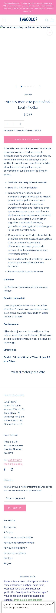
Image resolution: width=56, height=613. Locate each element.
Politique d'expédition (15, 547)
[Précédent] (16, 86)
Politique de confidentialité (18, 537)
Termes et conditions (15, 553)
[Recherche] (46, 20)
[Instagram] (12, 469)
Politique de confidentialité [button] (28, 600)
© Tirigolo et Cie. (28, 576)
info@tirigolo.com (13, 463)
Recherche (10, 527)
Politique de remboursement (19, 542)
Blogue (7, 563)
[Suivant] (39, 86)
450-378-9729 (15, 460)
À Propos (8, 532)
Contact (8, 558)
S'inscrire (15, 508)
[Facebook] (5, 469)
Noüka (28, 94)
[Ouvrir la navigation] (4, 20)
